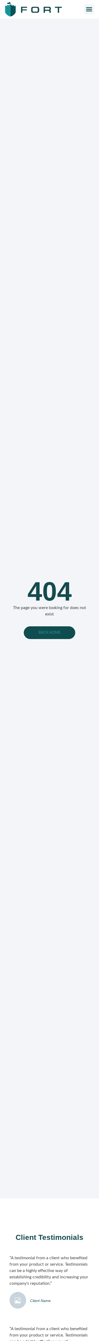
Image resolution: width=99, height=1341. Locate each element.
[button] (89, 9)
